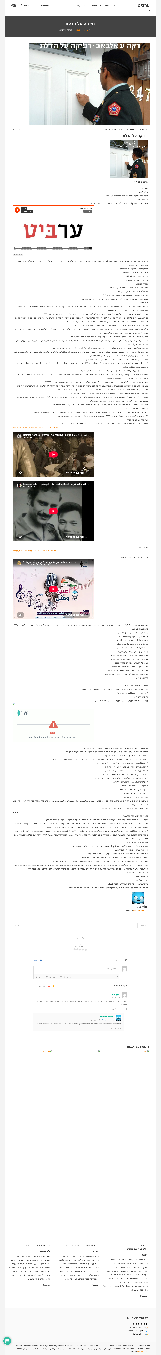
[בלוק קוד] (61, 976)
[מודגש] (36, 976)
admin (108, 129)
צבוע (96, 1251)
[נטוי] (40, 976)
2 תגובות (16, 129)
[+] (71, 977)
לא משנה (44, 1251)
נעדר (143, 925)
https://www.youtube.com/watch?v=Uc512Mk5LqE (35, 427)
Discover (144, 1296)
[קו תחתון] (43, 976)
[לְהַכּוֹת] (47, 976)
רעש (145, 1254)
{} (68, 977)
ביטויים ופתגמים (123, 129)
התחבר (36, 960)
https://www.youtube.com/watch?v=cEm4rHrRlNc (35, 551)
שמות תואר (69, 1245)
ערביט (144, 5)
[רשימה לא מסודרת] (54, 976)
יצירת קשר (81, 6)
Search (26, 5)
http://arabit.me (140, 910)
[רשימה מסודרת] (50, 976)
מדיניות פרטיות (95, 6)
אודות (107, 6)
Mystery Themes (143, 1351)
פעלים (113, 129)
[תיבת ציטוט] (57, 976)
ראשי (116, 6)
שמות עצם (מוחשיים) (134, 1249)
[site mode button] (13, 5)
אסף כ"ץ (104, 1020)
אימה (18, 925)
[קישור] (64, 976)
